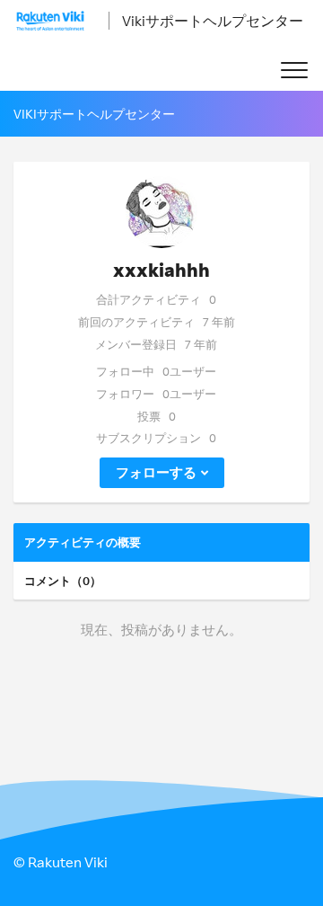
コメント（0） (62, 580)
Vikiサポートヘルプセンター (212, 21)
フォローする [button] (156, 472)
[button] (294, 70)
